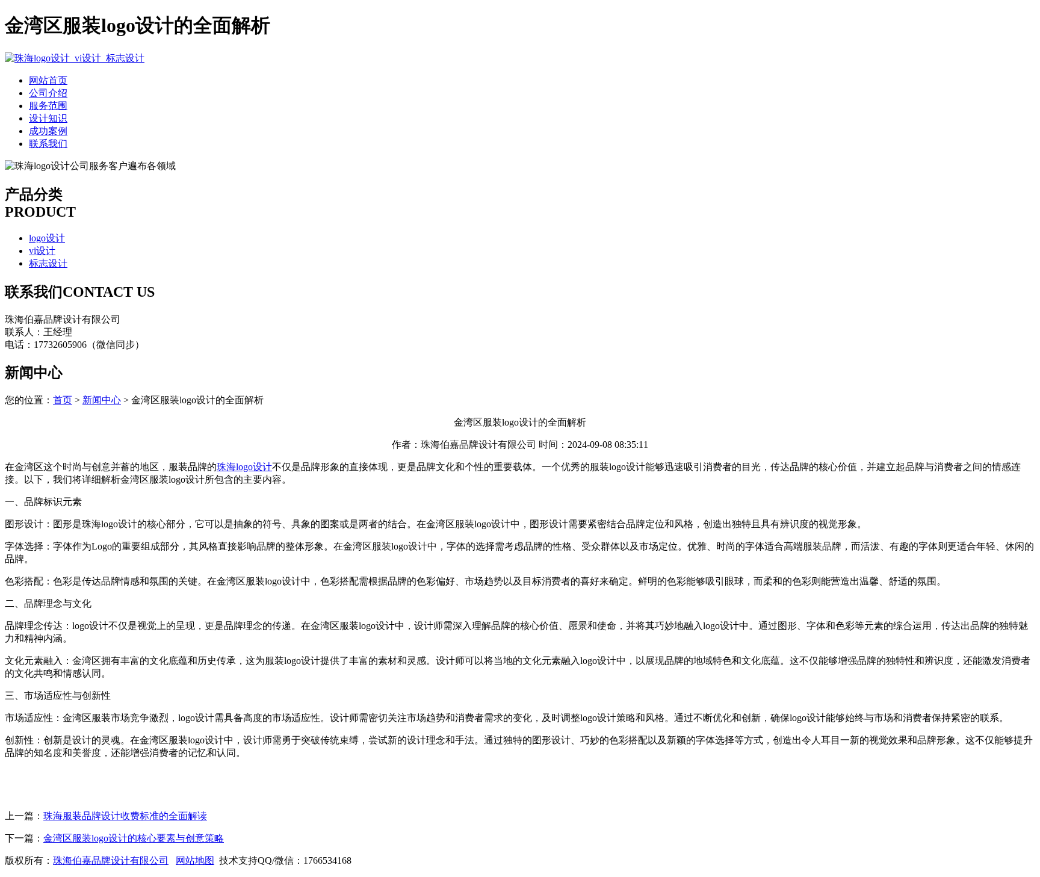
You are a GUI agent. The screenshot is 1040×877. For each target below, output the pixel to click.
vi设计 (42, 251)
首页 (62, 400)
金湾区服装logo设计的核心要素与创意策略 (133, 838)
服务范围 (48, 106)
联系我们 (48, 143)
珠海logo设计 (244, 467)
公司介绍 (48, 93)
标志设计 (48, 263)
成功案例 (48, 131)
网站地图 (195, 860)
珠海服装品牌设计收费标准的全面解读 (125, 816)
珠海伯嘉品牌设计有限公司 (111, 860)
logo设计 (47, 238)
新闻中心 (101, 400)
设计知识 (48, 118)
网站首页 (48, 80)
